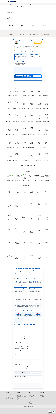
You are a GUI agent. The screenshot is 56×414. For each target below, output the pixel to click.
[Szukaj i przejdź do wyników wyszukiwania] (35, 1)
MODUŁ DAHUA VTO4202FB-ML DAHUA (24, 147)
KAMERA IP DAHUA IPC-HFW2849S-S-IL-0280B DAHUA (24, 108)
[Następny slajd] (48, 12)
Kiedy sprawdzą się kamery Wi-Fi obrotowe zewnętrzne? (22, 346)
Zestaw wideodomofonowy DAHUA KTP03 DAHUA (23, 121)
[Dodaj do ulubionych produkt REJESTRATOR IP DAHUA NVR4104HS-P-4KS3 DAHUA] (19, 86)
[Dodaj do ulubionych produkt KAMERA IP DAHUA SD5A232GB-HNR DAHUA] (49, 86)
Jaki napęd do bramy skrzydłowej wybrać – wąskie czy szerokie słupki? (24, 368)
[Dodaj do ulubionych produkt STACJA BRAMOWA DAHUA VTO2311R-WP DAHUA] (19, 151)
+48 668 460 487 (8, 399)
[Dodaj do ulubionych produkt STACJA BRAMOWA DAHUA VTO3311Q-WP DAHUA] (34, 125)
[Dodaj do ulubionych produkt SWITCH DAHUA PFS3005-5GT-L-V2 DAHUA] (41, 99)
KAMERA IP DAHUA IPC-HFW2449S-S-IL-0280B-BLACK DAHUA (9, 122)
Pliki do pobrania (30, 403)
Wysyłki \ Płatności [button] (42, 392)
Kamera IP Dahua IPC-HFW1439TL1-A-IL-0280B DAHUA (8, 109)
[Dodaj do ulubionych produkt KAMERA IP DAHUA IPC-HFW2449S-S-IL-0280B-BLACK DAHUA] (11, 112)
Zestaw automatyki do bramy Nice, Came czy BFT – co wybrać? (23, 370)
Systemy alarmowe (31, 397)
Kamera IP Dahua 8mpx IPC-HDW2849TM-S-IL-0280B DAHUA (46, 109)
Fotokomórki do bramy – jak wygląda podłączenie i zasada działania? (24, 374)
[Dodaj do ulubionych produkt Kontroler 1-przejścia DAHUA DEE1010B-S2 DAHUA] (19, 112)
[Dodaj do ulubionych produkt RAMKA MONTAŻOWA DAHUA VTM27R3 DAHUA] (26, 125)
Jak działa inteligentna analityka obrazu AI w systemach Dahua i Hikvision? (24, 340)
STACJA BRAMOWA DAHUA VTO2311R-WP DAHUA (16, 160)
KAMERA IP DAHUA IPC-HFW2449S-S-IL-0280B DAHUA (9, 134)
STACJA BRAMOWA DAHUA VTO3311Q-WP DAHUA (31, 134)
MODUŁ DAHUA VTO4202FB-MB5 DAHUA (39, 147)
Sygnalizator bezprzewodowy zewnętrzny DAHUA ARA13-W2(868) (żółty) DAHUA (39, 122)
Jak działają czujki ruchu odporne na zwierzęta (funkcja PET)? (23, 360)
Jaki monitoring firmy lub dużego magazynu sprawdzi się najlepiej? (23, 336)
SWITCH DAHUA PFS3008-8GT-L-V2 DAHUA (31, 108)
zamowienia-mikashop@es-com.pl (9, 398)
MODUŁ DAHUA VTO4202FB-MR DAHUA (9, 147)
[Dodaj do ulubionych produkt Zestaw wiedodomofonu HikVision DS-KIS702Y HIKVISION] (38, 173)
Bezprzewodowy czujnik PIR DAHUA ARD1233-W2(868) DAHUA (46, 122)
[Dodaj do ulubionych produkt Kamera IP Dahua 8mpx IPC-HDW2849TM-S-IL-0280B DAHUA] (49, 99)
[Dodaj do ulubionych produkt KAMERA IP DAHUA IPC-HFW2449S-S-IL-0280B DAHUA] (11, 125)
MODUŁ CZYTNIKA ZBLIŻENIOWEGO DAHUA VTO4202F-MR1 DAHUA (16, 148)
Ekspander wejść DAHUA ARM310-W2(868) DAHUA (31, 121)
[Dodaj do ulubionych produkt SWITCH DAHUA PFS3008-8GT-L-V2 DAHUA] (34, 99)
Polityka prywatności (19, 395)
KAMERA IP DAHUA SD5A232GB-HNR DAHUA (46, 95)
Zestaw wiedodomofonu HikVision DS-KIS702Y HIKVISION (36, 181)
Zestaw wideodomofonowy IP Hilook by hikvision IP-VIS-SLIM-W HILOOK (19, 181)
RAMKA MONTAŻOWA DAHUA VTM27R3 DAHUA (24, 134)
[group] (33, 12)
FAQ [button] (29, 392)
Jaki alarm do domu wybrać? (18, 350)
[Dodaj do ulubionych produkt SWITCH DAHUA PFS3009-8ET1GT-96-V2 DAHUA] (41, 151)
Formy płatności (41, 395)
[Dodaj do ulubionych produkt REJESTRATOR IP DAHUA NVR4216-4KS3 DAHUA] (41, 86)
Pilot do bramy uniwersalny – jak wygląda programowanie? (22, 372)
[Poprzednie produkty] (7, 175)
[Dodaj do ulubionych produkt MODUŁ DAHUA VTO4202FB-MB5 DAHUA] (41, 138)
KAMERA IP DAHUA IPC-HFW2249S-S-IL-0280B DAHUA (16, 134)
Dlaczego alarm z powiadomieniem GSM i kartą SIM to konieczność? (23, 362)
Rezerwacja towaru (42, 396)
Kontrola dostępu (30, 402)
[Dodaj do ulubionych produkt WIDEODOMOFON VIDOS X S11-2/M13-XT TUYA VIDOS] (43, 173)
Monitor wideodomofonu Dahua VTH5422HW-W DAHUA (16, 108)
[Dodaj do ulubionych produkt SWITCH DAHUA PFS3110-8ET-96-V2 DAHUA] (49, 151)
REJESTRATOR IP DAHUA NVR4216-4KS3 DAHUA (38, 95)
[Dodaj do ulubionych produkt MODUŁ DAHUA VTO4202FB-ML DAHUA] (26, 138)
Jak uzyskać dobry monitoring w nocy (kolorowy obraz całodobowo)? (23, 344)
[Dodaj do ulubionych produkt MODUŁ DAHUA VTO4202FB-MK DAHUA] (34, 138)
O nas (18, 399)
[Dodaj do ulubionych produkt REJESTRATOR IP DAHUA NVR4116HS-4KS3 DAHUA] (26, 86)
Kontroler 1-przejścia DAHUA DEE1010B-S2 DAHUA (16, 121)
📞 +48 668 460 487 (37, 76)
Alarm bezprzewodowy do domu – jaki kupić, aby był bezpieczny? (23, 352)
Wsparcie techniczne (19, 398)
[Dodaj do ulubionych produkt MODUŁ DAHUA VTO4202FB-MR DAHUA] (11, 138)
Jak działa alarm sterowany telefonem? (20, 358)
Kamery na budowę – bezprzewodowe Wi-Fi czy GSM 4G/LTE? (22, 334)
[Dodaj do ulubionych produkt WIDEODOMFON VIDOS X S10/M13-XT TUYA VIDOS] (49, 173)
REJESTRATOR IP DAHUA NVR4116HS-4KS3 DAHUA (23, 95)
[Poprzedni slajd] (17, 12)
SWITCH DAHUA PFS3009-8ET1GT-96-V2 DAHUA (39, 160)
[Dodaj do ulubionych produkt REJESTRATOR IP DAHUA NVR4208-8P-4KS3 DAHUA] (34, 86)
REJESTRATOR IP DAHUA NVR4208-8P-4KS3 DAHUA (31, 95)
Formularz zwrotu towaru (31, 395)
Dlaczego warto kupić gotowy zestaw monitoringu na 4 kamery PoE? (23, 342)
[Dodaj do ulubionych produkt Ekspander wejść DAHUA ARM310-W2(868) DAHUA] (34, 112)
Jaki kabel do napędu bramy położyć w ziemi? (20, 376)
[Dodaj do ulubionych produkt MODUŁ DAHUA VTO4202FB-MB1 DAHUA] (49, 138)
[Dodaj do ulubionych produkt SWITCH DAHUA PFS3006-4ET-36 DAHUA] (34, 151)
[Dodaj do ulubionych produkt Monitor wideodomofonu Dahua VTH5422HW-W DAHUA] (19, 99)
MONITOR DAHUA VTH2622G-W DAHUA (39, 134)
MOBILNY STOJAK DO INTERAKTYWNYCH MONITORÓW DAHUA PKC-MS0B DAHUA (9, 161)
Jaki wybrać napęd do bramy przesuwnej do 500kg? (21, 366)
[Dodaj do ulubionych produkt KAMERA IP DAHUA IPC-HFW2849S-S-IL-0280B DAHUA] (26, 99)
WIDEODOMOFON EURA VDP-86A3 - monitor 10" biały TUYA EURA (14, 181)
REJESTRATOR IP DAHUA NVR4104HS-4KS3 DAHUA (9, 95)
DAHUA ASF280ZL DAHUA (24, 160)
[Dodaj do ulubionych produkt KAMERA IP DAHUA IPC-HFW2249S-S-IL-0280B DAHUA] (19, 125)
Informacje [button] (18, 392)
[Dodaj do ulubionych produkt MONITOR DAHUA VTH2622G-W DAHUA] (41, 125)
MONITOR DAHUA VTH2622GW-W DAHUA (45, 134)
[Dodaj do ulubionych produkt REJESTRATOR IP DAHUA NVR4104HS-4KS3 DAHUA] (11, 86)
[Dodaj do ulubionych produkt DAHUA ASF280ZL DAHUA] (26, 151)
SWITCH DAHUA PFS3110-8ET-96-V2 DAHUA (46, 160)
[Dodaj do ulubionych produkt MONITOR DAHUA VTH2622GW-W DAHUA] (49, 125)
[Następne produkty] (48, 175)
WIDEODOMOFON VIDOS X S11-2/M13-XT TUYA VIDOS (42, 181)
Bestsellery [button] (28, 171)
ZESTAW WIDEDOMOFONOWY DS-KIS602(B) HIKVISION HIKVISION (30, 181)
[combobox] (13, 167)
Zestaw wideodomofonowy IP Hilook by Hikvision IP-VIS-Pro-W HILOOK (25, 181)
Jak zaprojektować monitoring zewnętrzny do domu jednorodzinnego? (24, 332)
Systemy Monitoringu (31, 396)
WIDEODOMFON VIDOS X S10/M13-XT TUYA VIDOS (47, 181)
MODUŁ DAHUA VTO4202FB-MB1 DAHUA (46, 147)
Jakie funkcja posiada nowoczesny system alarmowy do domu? (23, 356)
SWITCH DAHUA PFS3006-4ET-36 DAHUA (31, 160)
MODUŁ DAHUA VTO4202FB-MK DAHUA (31, 147)
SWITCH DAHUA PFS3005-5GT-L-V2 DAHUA (39, 108)
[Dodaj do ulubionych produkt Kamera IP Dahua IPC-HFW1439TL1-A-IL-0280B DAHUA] (11, 99)
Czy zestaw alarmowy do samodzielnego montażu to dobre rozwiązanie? (24, 354)
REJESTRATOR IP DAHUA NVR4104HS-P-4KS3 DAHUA (16, 95)
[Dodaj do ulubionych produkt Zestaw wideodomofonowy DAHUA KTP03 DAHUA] (26, 112)
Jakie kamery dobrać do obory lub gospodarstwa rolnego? (22, 338)
